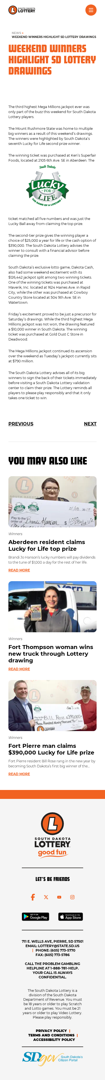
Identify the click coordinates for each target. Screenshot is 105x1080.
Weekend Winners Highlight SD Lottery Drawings (54, 37)
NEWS (16, 33)
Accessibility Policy (54, 1040)
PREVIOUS (20, 424)
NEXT (90, 424)
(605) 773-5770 (62, 950)
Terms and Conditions (51, 1035)
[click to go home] (21, 10)
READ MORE (19, 570)
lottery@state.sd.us (59, 946)
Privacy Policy (51, 1031)
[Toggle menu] (91, 10)
